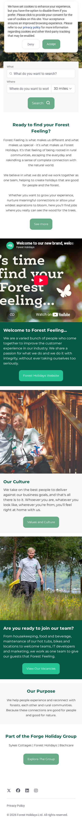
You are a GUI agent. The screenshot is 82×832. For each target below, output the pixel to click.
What (10, 66)
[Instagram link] (36, 791)
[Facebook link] (18, 791)
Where (11, 81)
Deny (31, 44)
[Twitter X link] (9, 791)
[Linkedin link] (27, 791)
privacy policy (32, 27)
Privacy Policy (16, 805)
